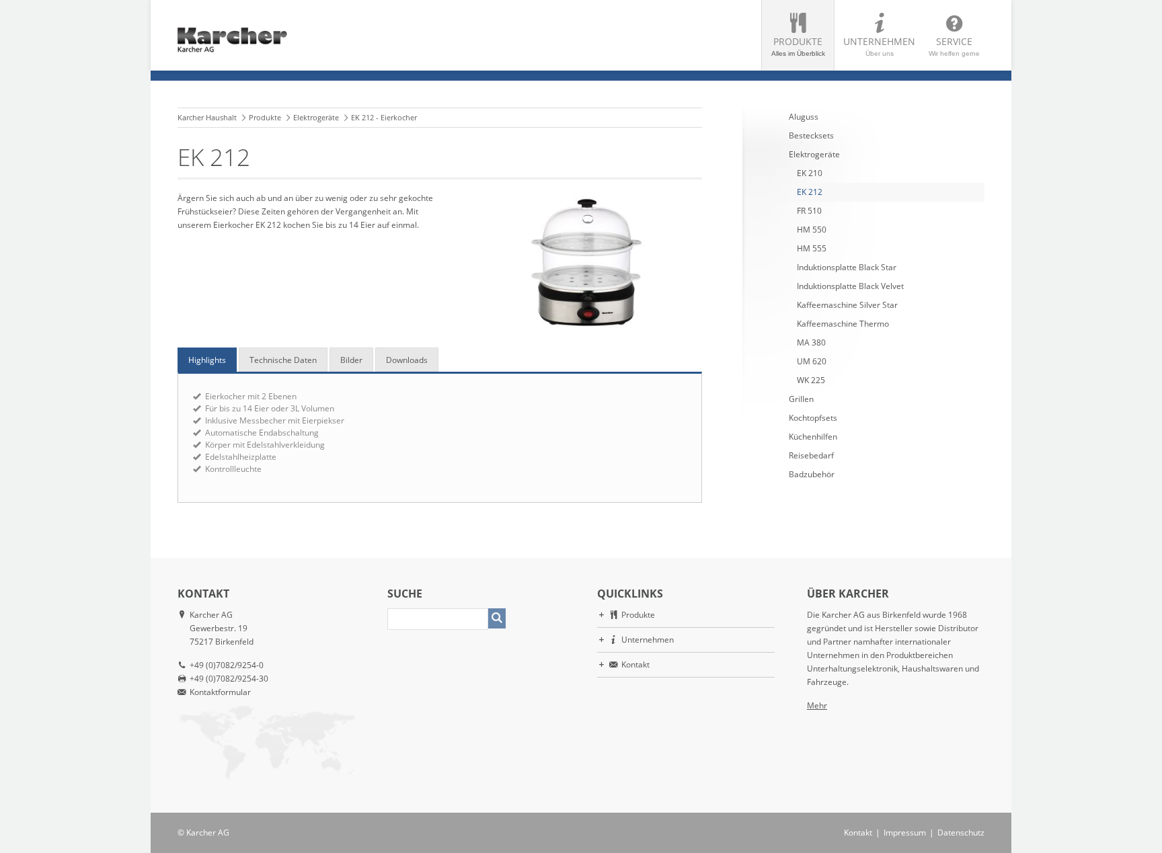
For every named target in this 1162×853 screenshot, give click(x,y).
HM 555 (811, 248)
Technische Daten (283, 360)
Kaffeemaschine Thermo (843, 323)
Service (954, 46)
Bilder (351, 360)
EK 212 (809, 192)
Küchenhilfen (813, 436)
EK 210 (809, 173)
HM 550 (811, 229)
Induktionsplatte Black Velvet (850, 286)
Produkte (798, 46)
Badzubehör (812, 474)
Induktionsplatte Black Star (846, 267)
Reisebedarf (811, 455)
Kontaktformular (220, 692)
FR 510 (809, 210)
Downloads (407, 360)
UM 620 (811, 361)
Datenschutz (960, 832)
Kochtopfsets (813, 417)
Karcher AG (207, 832)
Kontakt (635, 664)
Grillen (801, 399)
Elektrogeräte (316, 117)
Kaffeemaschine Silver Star (847, 305)
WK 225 (811, 380)
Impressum (905, 832)
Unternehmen (879, 46)
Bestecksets (811, 135)
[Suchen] (497, 618)
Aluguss (803, 116)
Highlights (207, 360)
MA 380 (811, 342)
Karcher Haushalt (207, 117)
